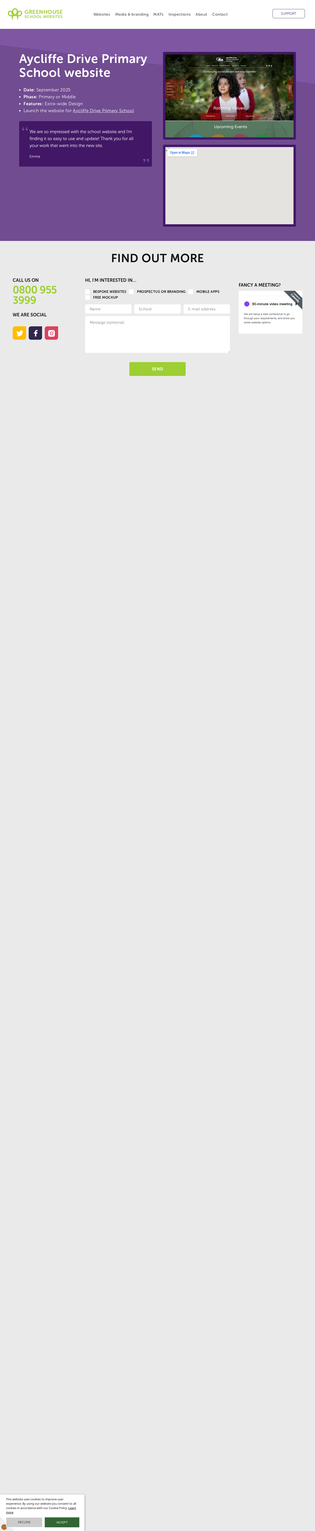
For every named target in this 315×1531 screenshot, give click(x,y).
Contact (220, 14)
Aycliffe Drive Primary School (103, 110)
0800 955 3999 (35, 295)
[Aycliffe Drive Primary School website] (229, 96)
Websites (101, 14)
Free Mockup (105, 297)
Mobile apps (208, 292)
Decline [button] (24, 1522)
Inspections (180, 14)
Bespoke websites (109, 292)
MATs (158, 14)
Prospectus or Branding (161, 292)
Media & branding (132, 14)
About (201, 14)
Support (288, 14)
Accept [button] (62, 1522)
